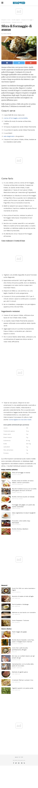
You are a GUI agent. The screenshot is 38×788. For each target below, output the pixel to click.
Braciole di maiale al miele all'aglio (23, 596)
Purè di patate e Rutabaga (20, 604)
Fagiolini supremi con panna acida (22, 688)
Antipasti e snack (5, 19)
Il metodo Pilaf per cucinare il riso (22, 680)
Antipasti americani (17, 22)
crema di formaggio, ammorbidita (16, 118)
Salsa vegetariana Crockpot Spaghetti (23, 513)
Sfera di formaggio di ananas (21, 472)
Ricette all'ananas (6, 22)
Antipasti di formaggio (27, 19)
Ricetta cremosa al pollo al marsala (23, 496)
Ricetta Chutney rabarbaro (20, 529)
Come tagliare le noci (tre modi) (20, 419)
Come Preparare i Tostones (20, 620)
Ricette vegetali (16, 19)
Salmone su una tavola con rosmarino (24, 612)
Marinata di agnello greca (20, 672)
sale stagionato (9, 136)
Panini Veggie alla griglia (19, 632)
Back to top (19, 757)
